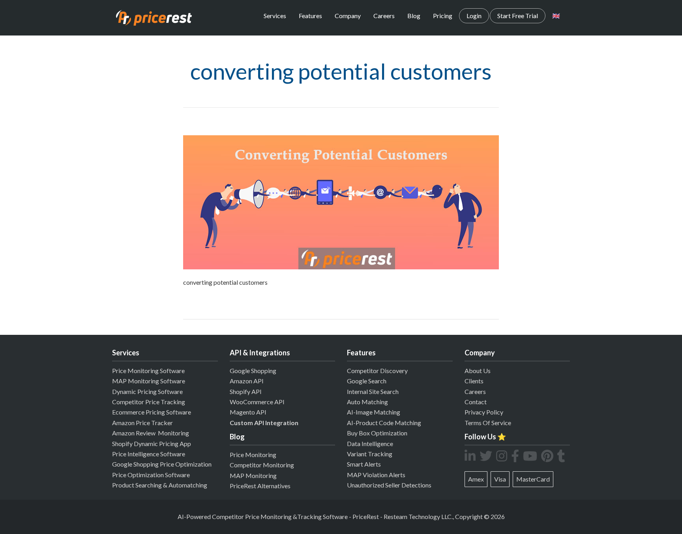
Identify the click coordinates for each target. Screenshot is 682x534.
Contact (476, 401)
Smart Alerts (364, 464)
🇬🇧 (556, 15)
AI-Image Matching (373, 412)
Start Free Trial (517, 15)
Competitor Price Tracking (148, 401)
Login (474, 15)
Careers (384, 15)
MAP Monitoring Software (148, 381)
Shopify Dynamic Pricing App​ (151, 443)
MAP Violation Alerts (376, 474)
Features (310, 15)
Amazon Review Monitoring (150, 433)
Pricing (442, 15)
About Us (478, 370)
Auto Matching (367, 401)
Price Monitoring (253, 454)
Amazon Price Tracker (142, 422)
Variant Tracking (369, 453)
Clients (474, 381)
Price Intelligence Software (148, 453)
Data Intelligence (370, 443)
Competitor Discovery (377, 370)
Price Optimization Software (151, 474)
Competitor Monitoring (262, 465)
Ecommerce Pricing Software (151, 412)
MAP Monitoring (253, 475)
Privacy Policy (484, 412)
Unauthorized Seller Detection (388, 485)
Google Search (366, 381)
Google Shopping (253, 370)
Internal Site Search (373, 391)
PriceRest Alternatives (260, 485)
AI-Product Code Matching (384, 422)
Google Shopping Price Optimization (162, 464)
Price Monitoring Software (148, 370)
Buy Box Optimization (377, 433)
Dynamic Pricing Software (147, 391)
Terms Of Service (488, 422)
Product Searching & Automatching (159, 485)
